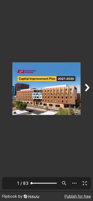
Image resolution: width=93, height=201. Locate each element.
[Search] (64, 183)
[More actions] (74, 183)
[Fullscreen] (85, 183)
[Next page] (87, 95)
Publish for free (78, 196)
